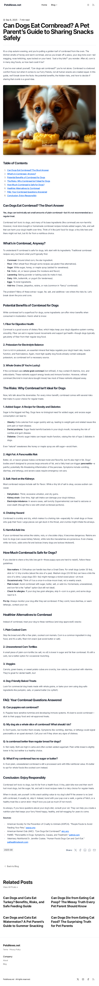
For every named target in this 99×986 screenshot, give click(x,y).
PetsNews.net (11, 945)
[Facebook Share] (80, 850)
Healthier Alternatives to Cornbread (23, 188)
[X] (77, 979)
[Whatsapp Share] (89, 850)
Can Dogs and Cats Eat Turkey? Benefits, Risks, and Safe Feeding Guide (23, 902)
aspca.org (30, 827)
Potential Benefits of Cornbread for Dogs (26, 177)
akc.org (65, 831)
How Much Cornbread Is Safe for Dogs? (25, 184)
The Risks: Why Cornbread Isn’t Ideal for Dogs (28, 181)
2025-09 (8, 850)
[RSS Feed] (93, 5)
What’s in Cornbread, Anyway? (21, 174)
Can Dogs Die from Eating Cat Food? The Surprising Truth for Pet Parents (72, 922)
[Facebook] (88, 979)
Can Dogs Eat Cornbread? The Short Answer (28, 170)
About (5, 960)
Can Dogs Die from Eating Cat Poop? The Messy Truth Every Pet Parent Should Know (73, 902)
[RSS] (93, 979)
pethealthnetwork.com (17, 842)
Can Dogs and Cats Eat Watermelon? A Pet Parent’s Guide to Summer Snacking (23, 922)
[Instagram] (83, 979)
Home (44, 5)
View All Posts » (10, 887)
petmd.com (74, 835)
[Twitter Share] (75, 850)
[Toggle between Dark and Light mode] (88, 5)
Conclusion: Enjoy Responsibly (21, 195)
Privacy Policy (15, 949)
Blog (53, 5)
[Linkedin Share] (84, 850)
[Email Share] (94, 850)
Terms (5, 949)
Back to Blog (13, 866)
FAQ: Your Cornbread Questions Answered (27, 192)
